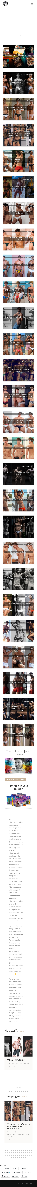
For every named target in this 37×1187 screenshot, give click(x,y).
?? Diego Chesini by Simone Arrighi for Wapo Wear (18, 1126)
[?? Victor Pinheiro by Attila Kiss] (18, 657)
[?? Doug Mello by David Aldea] (18, 578)
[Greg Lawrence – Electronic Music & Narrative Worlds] (18, 56)
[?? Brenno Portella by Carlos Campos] (18, 500)
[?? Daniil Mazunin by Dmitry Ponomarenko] (18, 161)
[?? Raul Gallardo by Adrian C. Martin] (18, 265)
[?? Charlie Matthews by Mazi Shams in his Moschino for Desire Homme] (18, 396)
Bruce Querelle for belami (16, 1061)
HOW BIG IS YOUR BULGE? (15, 779)
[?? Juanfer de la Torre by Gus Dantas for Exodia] (18, 343)
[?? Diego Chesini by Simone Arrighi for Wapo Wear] (18, 109)
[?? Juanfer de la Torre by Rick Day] (18, 683)
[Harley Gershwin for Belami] (18, 448)
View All (21, 1031)
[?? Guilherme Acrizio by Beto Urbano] (18, 317)
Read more (10, 1069)
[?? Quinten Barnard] (18, 187)
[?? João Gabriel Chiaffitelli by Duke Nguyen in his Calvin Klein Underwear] (18, 709)
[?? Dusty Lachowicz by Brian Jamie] (18, 630)
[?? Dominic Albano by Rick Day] (18, 526)
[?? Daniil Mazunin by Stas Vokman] (18, 82)
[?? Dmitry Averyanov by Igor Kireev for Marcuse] (18, 422)
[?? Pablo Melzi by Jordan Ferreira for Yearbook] (18, 239)
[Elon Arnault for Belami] (18, 552)
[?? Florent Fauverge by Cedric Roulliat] (18, 474)
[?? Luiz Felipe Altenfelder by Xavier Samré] (18, 604)
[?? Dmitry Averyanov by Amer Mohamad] (18, 213)
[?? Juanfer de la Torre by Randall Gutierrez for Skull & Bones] (18, 135)
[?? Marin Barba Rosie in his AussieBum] (18, 735)
